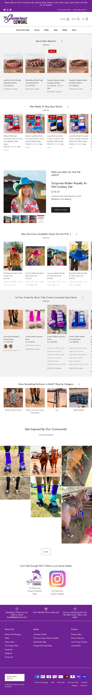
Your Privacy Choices (79, 642)
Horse (37, 30)
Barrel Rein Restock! (46, 41)
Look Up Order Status (64, 10)
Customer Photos (40, 634)
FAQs (64, 30)
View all (46, 45)
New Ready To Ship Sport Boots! (46, 106)
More (74, 30)
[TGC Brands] (16, 19)
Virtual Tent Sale (22, 30)
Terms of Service (77, 638)
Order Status (9, 642)
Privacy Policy (76, 634)
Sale (56, 30)
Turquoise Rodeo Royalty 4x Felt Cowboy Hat (69, 185)
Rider (46, 30)
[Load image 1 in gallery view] (25, 191)
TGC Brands (14, 684)
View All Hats (60, 210)
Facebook (8, 649)
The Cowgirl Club (11, 645)
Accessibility (76, 645)
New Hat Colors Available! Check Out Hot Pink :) (46, 234)
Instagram (8, 653)
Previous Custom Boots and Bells (46, 638)
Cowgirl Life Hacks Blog (43, 645)
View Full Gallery (46, 435)
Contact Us (9, 657)
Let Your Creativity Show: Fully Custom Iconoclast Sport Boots (46, 297)
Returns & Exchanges (13, 634)
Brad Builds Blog (40, 642)
